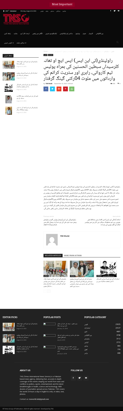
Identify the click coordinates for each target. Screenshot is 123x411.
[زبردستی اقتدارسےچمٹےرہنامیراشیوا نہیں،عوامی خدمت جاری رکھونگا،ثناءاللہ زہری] (49, 350)
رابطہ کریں (7, 33)
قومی (45, 55)
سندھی (52, 11)
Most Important (62, 5)
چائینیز (64, 11)
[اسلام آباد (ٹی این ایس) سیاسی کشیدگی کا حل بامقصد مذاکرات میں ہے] (108, 269)
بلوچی (41, 11)
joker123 (116, 377)
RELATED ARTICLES (53, 255)
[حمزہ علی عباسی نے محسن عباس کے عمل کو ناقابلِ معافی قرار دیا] (49, 338)
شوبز (84, 33)
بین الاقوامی (99, 33)
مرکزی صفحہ (20, 43)
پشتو (47, 11)
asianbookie (115, 372)
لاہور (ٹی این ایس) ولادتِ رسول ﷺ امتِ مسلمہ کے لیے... (27, 97)
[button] (117, 43)
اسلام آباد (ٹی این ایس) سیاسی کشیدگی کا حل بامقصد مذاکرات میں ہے (107, 280)
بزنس (86, 353)
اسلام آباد (73, 276)
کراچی (86, 342)
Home (46, 51)
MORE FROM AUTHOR (73, 255)
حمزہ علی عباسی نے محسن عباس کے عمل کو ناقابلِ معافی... (68, 336)
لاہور (85, 331)
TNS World (49, 84)
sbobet (110, 369)
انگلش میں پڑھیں (37, 33)
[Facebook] (110, 11)
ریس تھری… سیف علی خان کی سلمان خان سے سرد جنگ (67, 325)
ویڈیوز (78, 33)
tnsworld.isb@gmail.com (39, 399)
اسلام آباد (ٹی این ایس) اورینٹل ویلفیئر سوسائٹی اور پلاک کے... (27, 74)
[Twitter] (114, 11)
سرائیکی (58, 11)
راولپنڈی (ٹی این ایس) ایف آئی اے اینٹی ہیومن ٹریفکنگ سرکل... (27, 108)
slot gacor (111, 377)
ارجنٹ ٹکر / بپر (24, 33)
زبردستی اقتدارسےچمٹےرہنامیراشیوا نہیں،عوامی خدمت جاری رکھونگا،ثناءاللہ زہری (68, 349)
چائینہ (15, 33)
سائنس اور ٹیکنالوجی (66, 33)
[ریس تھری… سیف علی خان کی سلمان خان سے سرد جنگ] (49, 327)
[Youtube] (118, 11)
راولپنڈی (50, 55)
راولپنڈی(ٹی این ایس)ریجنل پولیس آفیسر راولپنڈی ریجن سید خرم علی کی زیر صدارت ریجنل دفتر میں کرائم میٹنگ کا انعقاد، (60, 222)
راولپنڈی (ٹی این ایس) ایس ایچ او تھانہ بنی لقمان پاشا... (27, 62)
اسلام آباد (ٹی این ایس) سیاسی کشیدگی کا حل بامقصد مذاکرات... (27, 85)
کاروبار (91, 33)
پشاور (86, 346)
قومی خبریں (8, 43)
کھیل (85, 349)
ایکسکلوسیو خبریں (51, 33)
